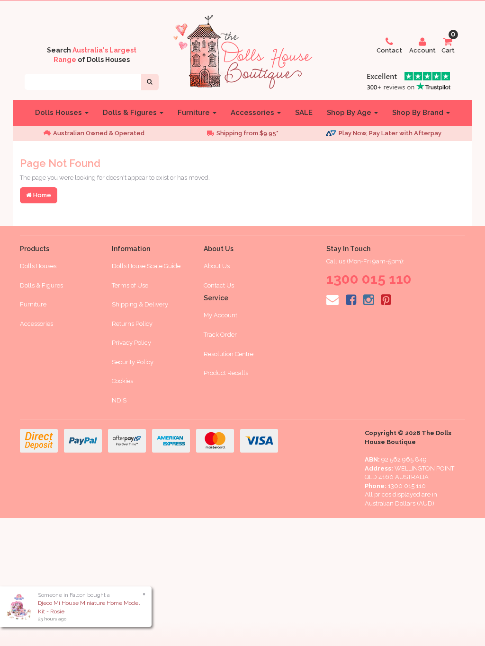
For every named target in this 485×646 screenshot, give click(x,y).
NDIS (119, 400)
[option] (110, 133)
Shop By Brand (418, 112)
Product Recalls (226, 372)
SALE (304, 112)
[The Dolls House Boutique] (242, 50)
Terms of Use (130, 285)
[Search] (150, 82)
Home (41, 195)
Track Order (220, 334)
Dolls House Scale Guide (146, 266)
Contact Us (219, 285)
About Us (217, 266)
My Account (220, 315)
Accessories (253, 112)
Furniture (195, 112)
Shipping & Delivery (140, 304)
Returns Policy (132, 323)
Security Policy (132, 362)
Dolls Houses (59, 112)
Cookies (122, 380)
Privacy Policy (131, 342)
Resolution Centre (228, 354)
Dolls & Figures (131, 112)
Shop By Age (350, 112)
